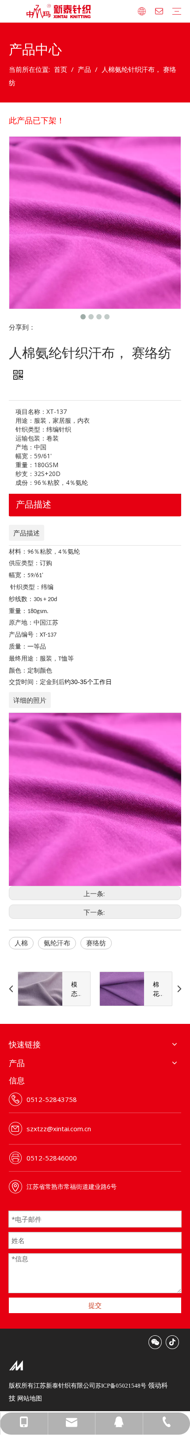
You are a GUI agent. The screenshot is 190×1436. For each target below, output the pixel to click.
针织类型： (30, 429)
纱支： (24, 473)
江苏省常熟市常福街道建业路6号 (72, 1186)
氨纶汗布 (57, 942)
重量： (24, 464)
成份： (24, 482)
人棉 (21, 942)
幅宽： (24, 456)
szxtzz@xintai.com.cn (59, 1128)
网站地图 (29, 1398)
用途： (24, 420)
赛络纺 (96, 942)
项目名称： (30, 411)
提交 (95, 1305)
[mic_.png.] (16, 1365)
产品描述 (33, 504)
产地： (24, 447)
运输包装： (30, 438)
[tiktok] (172, 1342)
